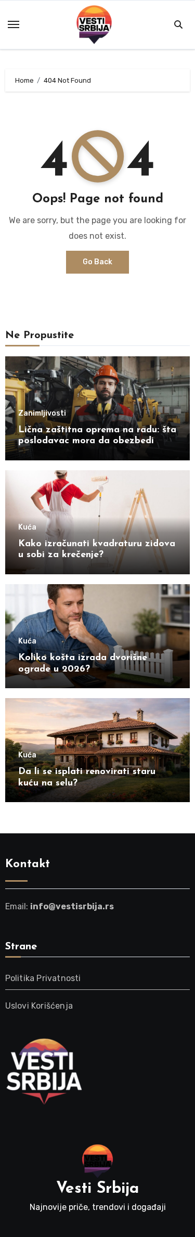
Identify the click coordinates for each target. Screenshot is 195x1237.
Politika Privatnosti (43, 978)
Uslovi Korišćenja (39, 1006)
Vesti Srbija (97, 1189)
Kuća (27, 527)
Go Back (97, 261)
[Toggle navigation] (13, 24)
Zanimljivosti (42, 413)
